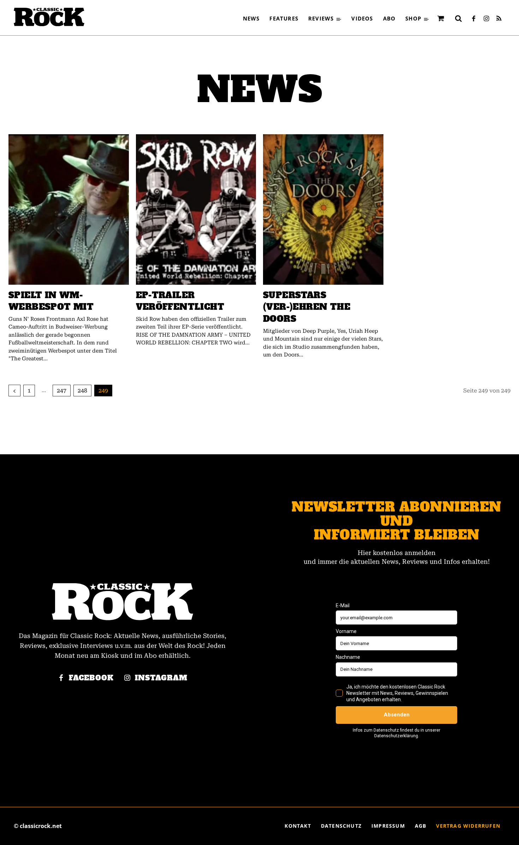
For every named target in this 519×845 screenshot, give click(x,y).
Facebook (91, 678)
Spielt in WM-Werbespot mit (51, 301)
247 (61, 390)
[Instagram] (486, 19)
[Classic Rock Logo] (49, 17)
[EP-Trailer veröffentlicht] (196, 209)
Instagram (161, 678)
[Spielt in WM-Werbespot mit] (68, 209)
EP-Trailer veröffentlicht (180, 301)
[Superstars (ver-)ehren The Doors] (323, 209)
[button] (458, 18)
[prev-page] (14, 390)
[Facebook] (473, 19)
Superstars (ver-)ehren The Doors (306, 307)
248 (82, 390)
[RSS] (499, 19)
